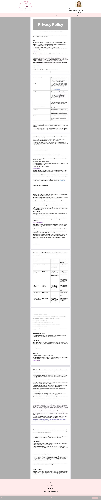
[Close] (99, 498)
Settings (88, 497)
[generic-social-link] (52, 488)
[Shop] (77, 15)
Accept (95, 497)
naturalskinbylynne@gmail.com (76, 10)
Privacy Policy (54, 497)
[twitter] (82, 15)
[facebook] (80, 15)
